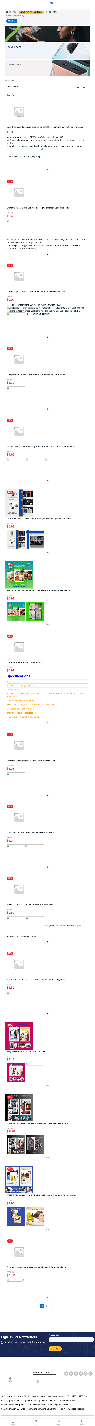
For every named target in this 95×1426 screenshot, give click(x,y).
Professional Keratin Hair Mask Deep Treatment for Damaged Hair (37, 980)
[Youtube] (76, 1373)
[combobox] (83, 87)
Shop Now (11, 21)
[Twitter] (71, 1373)
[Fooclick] (51, 4)
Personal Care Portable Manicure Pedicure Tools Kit (30, 833)
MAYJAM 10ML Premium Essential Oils (24, 662)
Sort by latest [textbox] (82, 87)
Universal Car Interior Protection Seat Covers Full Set (31, 761)
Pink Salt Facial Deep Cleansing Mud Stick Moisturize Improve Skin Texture (41, 447)
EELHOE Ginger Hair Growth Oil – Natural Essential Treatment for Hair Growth (42, 1195)
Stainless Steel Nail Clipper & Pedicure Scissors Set (30, 905)
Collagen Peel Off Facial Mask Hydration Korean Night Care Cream (37, 375)
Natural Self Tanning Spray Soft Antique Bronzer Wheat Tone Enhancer (39, 590)
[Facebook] (66, 1373)
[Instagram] (90, 1373)
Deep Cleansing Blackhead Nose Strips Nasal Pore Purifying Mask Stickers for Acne (45, 127)
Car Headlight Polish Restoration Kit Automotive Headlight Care (36, 292)
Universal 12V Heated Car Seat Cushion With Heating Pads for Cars (37, 1123)
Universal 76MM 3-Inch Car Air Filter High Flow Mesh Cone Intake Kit (38, 208)
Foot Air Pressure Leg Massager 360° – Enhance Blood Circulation (36, 1267)
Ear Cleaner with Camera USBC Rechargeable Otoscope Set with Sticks (39, 518)
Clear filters (11, 95)
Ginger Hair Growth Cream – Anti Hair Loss (26, 1052)
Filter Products (13, 87)
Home (7, 80)
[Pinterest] (85, 1373)
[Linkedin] (81, 1373)
